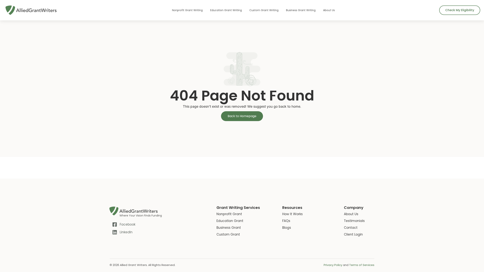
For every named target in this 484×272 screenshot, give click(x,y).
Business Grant (228, 227)
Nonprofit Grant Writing (187, 10)
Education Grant (229, 221)
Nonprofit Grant (229, 214)
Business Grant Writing (301, 10)
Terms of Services (361, 265)
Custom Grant (228, 234)
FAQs (286, 221)
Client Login (353, 234)
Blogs (286, 227)
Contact (351, 227)
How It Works (292, 214)
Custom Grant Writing (263, 10)
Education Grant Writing (226, 10)
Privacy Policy (333, 265)
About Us (329, 10)
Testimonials (354, 221)
